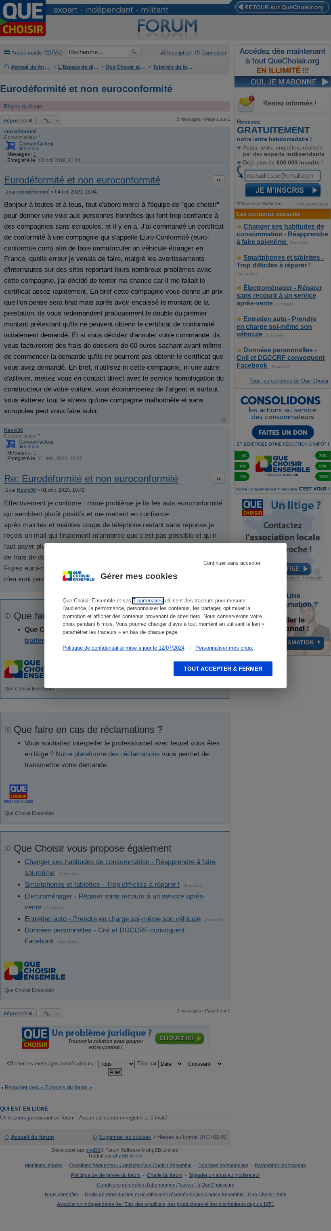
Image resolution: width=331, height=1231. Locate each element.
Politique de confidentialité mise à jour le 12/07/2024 (123, 648)
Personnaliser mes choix (224, 648)
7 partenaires (148, 601)
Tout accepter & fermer (223, 668)
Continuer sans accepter (231, 563)
